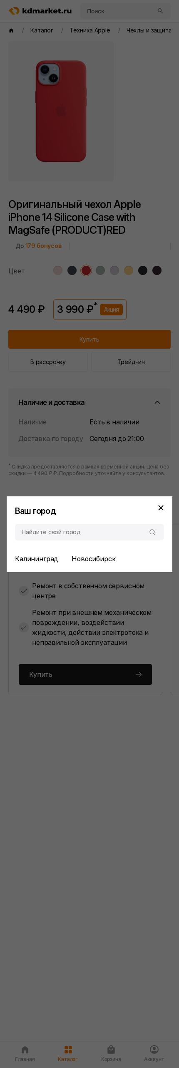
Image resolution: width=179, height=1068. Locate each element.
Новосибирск (93, 559)
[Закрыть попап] (160, 508)
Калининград (36, 559)
